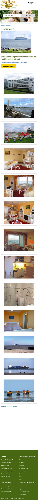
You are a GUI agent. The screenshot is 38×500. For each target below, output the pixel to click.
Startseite (21, 486)
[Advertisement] (19, 427)
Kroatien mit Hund (5, 476)
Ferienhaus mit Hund (6, 489)
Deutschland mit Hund (7, 459)
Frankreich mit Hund (6, 471)
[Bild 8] (19, 267)
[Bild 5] (19, 185)
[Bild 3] (19, 133)
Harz (20, 476)
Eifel (20, 479)
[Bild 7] (19, 240)
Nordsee (21, 462)
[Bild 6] (19, 212)
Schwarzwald (22, 471)
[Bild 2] (19, 108)
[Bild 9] (19, 294)
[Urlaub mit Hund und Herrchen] (8, 9)
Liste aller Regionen (24, 491)
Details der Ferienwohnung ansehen (14, 63)
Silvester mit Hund (6, 491)
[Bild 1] (19, 83)
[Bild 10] (19, 321)
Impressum (22, 489)
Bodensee (21, 465)
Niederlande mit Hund (6, 468)
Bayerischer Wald (23, 468)
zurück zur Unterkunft (9, 407)
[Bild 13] (19, 391)
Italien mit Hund (5, 465)
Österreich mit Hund (6, 462)
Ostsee (21, 459)
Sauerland (21, 473)
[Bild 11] (19, 344)
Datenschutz (22, 494)
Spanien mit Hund (5, 473)
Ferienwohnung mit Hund (7, 486)
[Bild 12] (19, 366)
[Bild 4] (19, 159)
